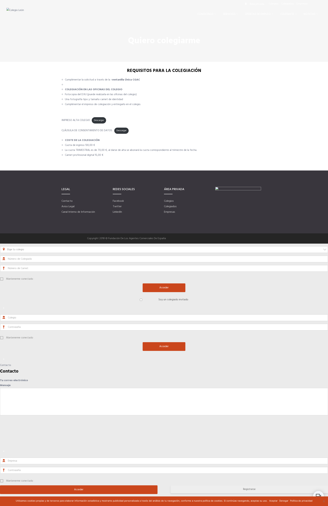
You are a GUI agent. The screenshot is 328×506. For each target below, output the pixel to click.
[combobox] (164, 249)
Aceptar (273, 500)
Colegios (169, 201)
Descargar (99, 120)
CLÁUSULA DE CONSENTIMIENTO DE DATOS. (87, 130)
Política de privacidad (301, 500)
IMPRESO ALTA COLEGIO (76, 120)
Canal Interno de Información (78, 212)
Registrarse (249, 489)
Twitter (117, 206)
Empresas (169, 212)
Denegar (283, 500)
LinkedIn (117, 212)
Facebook (118, 201)
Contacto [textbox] (9, 371)
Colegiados (170, 206)
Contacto (67, 201)
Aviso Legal (68, 206)
